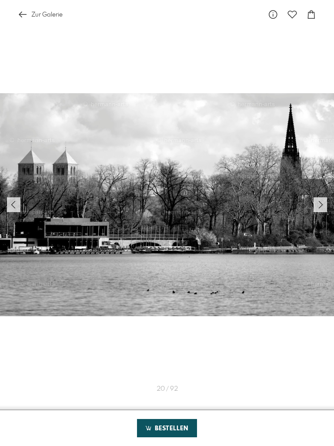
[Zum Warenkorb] (311, 14)
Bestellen (170, 429)
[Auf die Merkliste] (292, 14)
